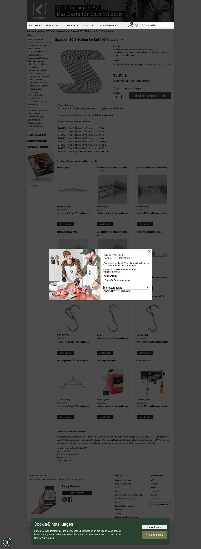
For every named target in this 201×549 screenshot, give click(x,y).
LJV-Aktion (71, 25)
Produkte (35, 25)
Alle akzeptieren (154, 535)
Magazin (87, 25)
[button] (7, 542)
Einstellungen (154, 527)
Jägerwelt (53, 25)
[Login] (136, 25)
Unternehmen (107, 25)
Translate (125, 290)
